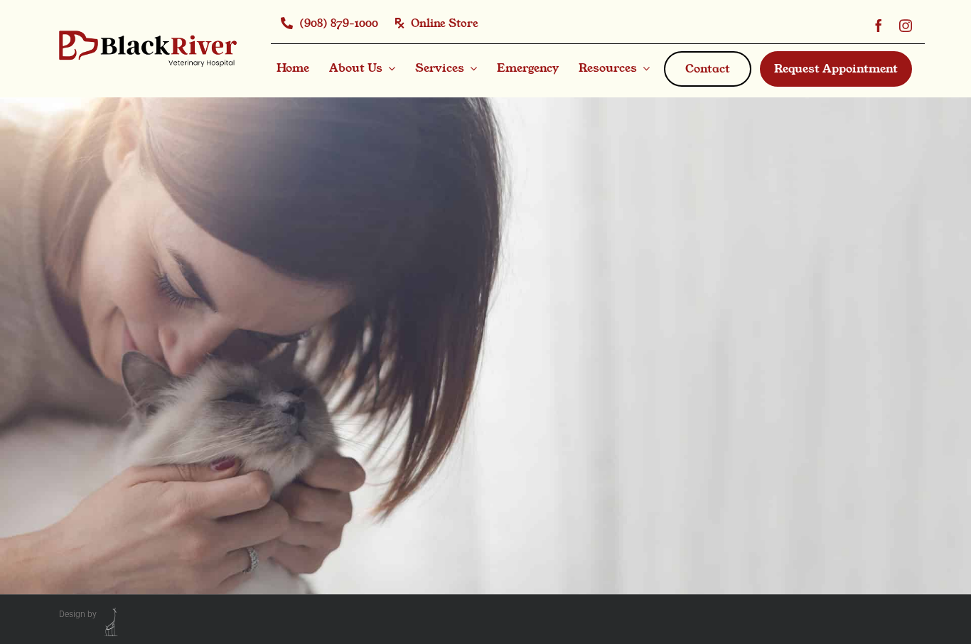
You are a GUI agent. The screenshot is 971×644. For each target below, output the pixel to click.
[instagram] (905, 24)
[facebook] (878, 24)
